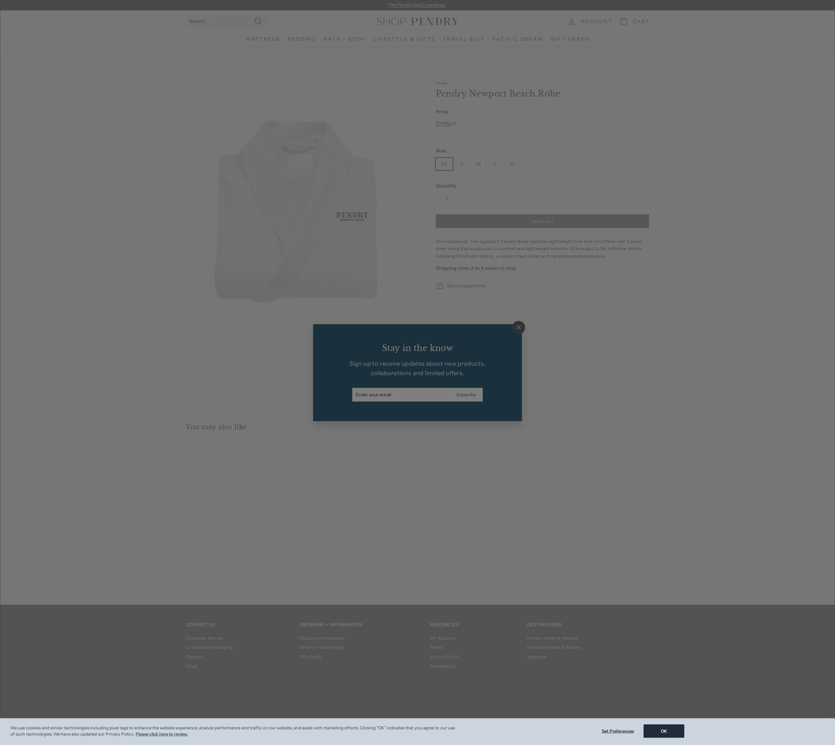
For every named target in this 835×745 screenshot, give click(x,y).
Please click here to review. (162, 734)
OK (664, 731)
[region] (417, 731)
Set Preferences (618, 731)
